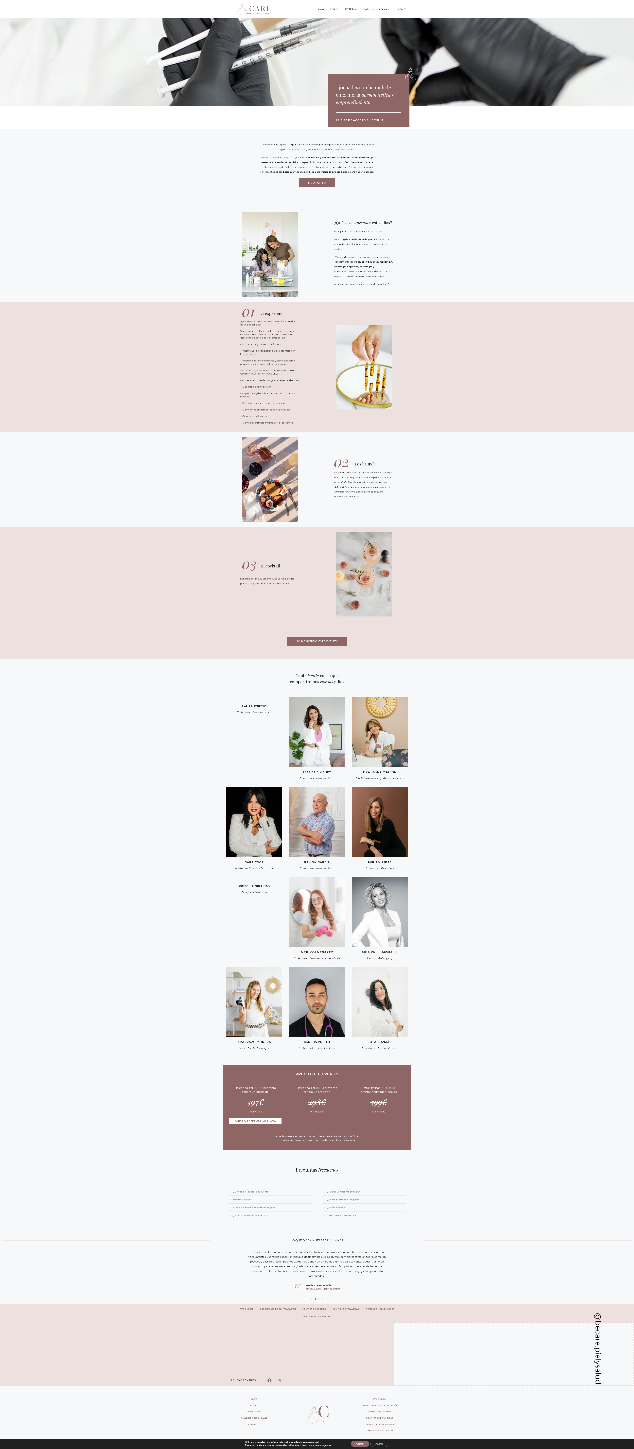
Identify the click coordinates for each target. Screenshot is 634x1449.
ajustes (327, 1445)
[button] (270, 1192)
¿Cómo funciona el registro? (343, 1199)
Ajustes (379, 1443)
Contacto (401, 9)
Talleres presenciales (376, 9)
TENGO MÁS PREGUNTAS (341, 1215)
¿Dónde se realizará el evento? (251, 1191)
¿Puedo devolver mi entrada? (250, 1215)
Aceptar (360, 1443)
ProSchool (351, 9)
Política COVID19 (242, 1199)
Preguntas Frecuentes (317, 1316)
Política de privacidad (346, 1309)
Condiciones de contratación (278, 1309)
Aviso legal (246, 1309)
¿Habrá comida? (336, 1207)
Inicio (320, 9)
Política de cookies (314, 1309)
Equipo (334, 9)
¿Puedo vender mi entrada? (343, 1191)
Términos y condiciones (380, 1309)
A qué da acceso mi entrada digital (254, 1207)
